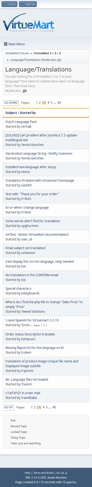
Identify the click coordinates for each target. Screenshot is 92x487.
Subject (11, 113)
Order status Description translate (30, 334)
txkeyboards (30, 293)
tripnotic (27, 371)
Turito (25, 325)
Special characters (18, 288)
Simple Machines (57, 477)
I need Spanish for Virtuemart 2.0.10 (32, 320)
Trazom (26, 384)
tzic (23, 266)
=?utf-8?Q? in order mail (22, 393)
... (55, 102)
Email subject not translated (25, 248)
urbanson (28, 253)
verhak (26, 126)
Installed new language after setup (30, 167)
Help (27, 472)
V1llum (26, 199)
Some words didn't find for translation (32, 221)
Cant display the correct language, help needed (39, 261)
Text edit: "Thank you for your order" (32, 194)
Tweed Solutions (33, 311)
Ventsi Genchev (32, 145)
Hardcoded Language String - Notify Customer (39, 153)
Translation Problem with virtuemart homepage (39, 180)
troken (26, 352)
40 (59, 102)
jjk (59, 60)
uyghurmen (29, 226)
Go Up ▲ (61, 472)
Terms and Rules (43, 472)
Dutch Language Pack (21, 122)
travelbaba (29, 398)
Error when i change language (27, 207)
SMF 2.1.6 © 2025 (35, 477)
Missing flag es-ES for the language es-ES (34, 348)
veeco (25, 172)
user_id (26, 239)
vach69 (26, 185)
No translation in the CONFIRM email (31, 275)
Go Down (10, 102)
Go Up (8, 407)
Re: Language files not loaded (26, 379)
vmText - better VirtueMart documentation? (37, 234)
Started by (28, 113)
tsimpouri (28, 339)
